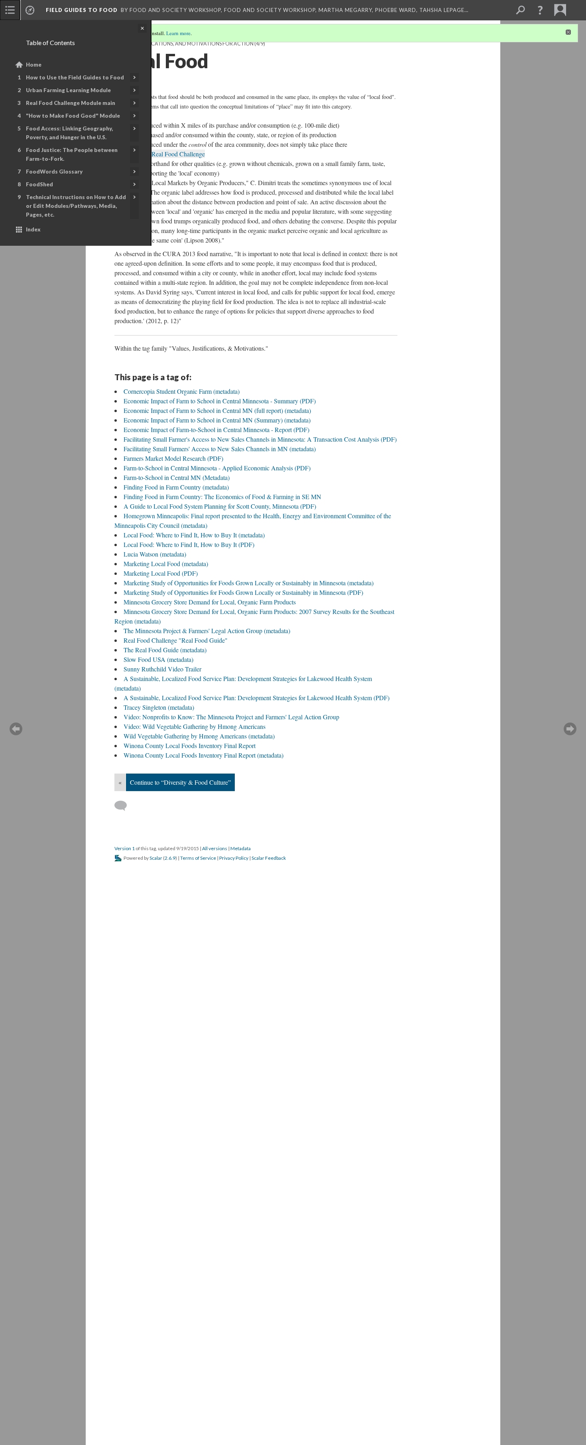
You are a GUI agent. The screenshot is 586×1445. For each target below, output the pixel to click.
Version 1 (124, 848)
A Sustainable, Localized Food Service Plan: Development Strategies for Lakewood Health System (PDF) (256, 697)
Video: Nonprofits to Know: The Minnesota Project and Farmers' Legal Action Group (231, 717)
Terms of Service (198, 858)
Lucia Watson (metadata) (155, 554)
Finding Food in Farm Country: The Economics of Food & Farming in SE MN (222, 496)
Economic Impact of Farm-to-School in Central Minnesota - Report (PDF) (216, 429)
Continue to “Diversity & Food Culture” (180, 782)
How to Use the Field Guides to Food (75, 77)
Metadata (240, 848)
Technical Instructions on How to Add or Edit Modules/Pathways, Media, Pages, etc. (76, 206)
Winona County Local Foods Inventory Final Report (190, 745)
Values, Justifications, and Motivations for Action (184, 44)
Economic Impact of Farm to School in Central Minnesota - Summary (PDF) (220, 401)
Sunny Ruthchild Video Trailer (162, 669)
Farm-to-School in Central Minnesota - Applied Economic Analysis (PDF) (217, 468)
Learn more (178, 33)
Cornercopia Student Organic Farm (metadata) (182, 391)
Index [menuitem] (33, 229)
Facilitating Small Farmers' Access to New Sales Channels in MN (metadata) (220, 448)
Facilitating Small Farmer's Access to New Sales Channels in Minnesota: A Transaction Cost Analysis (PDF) (260, 439)
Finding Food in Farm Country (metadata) (176, 487)
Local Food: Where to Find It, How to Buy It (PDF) (189, 544)
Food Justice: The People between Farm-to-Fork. (72, 154)
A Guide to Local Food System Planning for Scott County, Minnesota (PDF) (220, 506)
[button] (540, 10)
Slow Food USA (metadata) (158, 659)
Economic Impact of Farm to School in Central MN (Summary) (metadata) (217, 420)
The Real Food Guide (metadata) (165, 650)
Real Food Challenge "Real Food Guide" (176, 640)
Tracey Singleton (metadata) (159, 707)
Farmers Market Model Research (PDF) (173, 458)
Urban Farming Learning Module (68, 90)
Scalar (155, 858)
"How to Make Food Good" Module (73, 116)
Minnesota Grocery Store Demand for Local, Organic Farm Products (210, 602)
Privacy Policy (233, 858)
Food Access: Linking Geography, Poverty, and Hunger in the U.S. (69, 132)
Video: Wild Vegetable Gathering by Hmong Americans (194, 726)
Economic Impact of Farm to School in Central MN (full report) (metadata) (217, 410)
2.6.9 (170, 858)
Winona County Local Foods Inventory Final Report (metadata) (203, 755)
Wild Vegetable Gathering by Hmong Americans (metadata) (199, 736)
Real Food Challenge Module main (70, 103)
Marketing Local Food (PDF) (161, 573)
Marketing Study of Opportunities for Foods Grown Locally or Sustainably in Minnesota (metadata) (249, 582)
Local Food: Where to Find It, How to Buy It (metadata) (194, 535)
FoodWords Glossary (54, 171)
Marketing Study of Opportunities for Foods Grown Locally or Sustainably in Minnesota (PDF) (243, 592)
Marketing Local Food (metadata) (166, 563)
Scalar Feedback (269, 858)
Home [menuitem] (33, 64)
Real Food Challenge (178, 154)
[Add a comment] (124, 806)
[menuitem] (10, 10)
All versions (214, 848)
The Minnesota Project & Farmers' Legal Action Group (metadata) (207, 630)
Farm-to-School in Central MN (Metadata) (177, 477)
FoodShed (39, 184)
